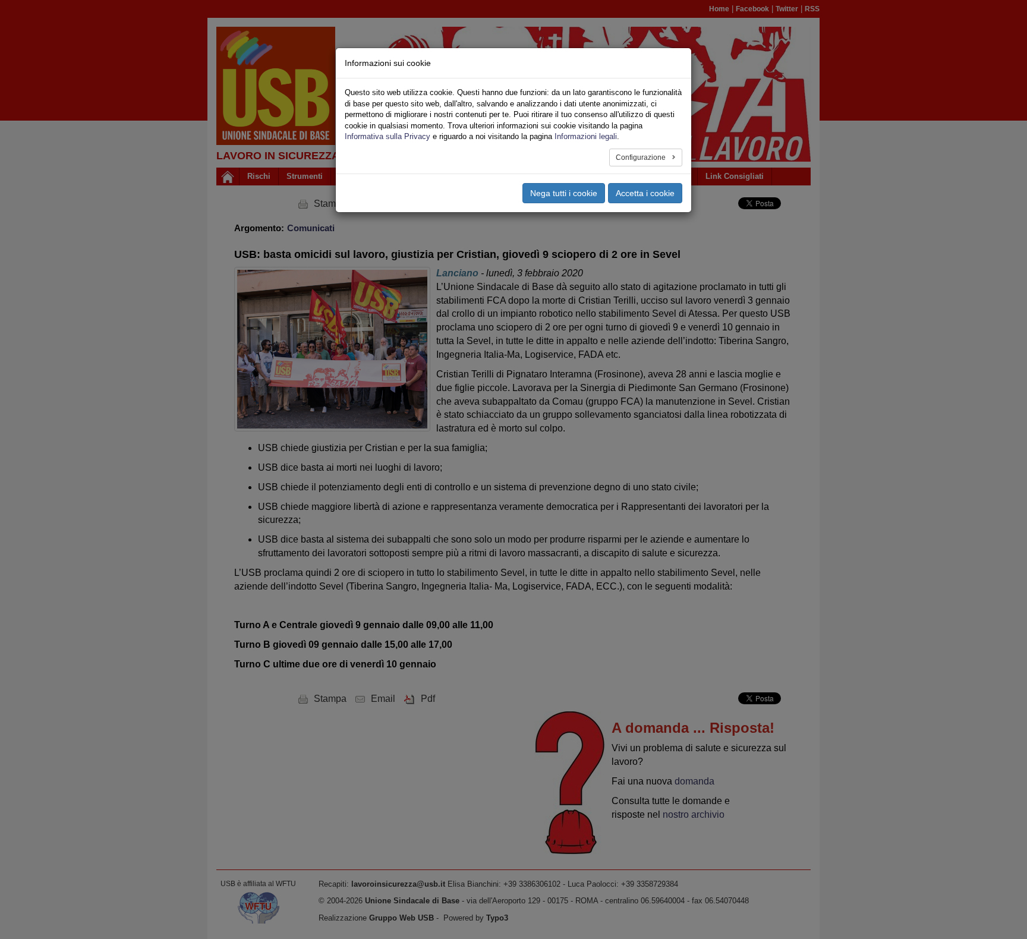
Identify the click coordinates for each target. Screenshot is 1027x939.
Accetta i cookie (645, 193)
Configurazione (641, 157)
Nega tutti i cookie (563, 193)
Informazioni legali (586, 136)
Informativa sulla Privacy (387, 136)
